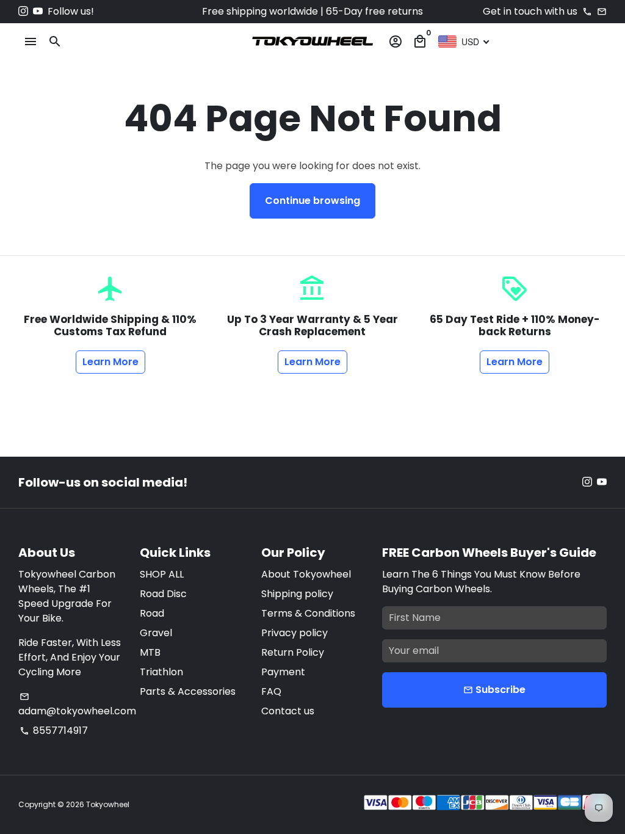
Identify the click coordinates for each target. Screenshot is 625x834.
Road (152, 613)
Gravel (156, 633)
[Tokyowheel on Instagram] (23, 11)
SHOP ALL (162, 574)
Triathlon (161, 672)
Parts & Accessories (188, 691)
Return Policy (292, 652)
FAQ (271, 691)
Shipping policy (297, 594)
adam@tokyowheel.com (77, 705)
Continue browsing (312, 201)
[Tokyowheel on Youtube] (38, 11)
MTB (150, 652)
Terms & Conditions (308, 613)
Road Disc (163, 594)
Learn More (110, 362)
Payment (283, 672)
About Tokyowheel (306, 574)
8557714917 (54, 730)
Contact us (287, 711)
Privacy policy (294, 633)
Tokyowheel (107, 804)
